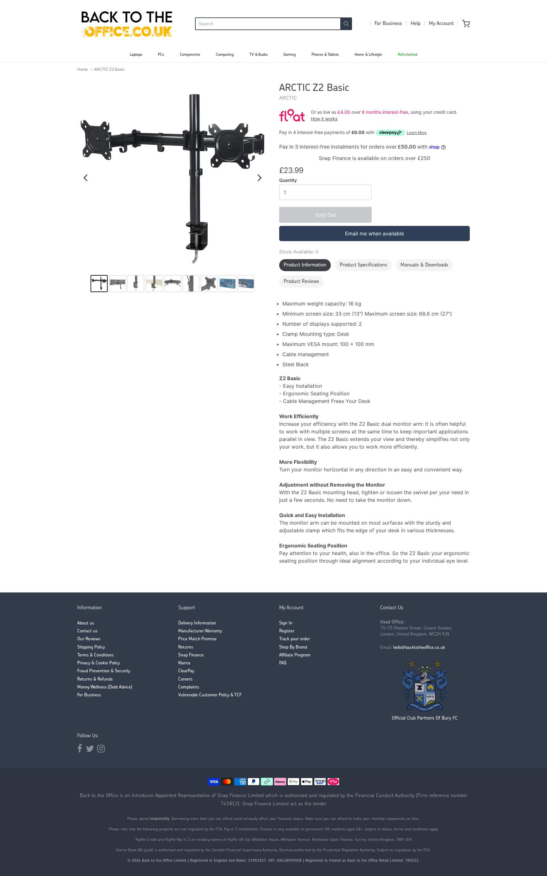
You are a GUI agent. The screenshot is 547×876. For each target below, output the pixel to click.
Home (82, 69)
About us (85, 623)
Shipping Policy (91, 647)
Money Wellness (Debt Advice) (104, 687)
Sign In (285, 623)
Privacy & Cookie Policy (98, 663)
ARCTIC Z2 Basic (109, 69)
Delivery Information (197, 623)
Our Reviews (88, 639)
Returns (185, 647)
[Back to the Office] (127, 23)
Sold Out (325, 215)
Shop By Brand (293, 647)
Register (286, 631)
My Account (441, 23)
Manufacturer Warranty (200, 631)
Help (415, 23)
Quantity (288, 180)
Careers (185, 679)
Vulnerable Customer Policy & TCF (210, 695)
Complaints (188, 687)
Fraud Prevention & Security (103, 671)
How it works (324, 118)
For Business (388, 23)
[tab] (305, 265)
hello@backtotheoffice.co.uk (419, 647)
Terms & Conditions (95, 655)
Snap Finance (191, 655)
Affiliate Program (295, 655)
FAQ (282, 663)
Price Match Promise (197, 639)
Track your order (294, 639)
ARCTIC (288, 98)
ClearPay (186, 671)
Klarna (184, 663)
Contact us (87, 631)
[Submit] (346, 23)
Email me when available (374, 233)
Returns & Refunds (95, 679)
